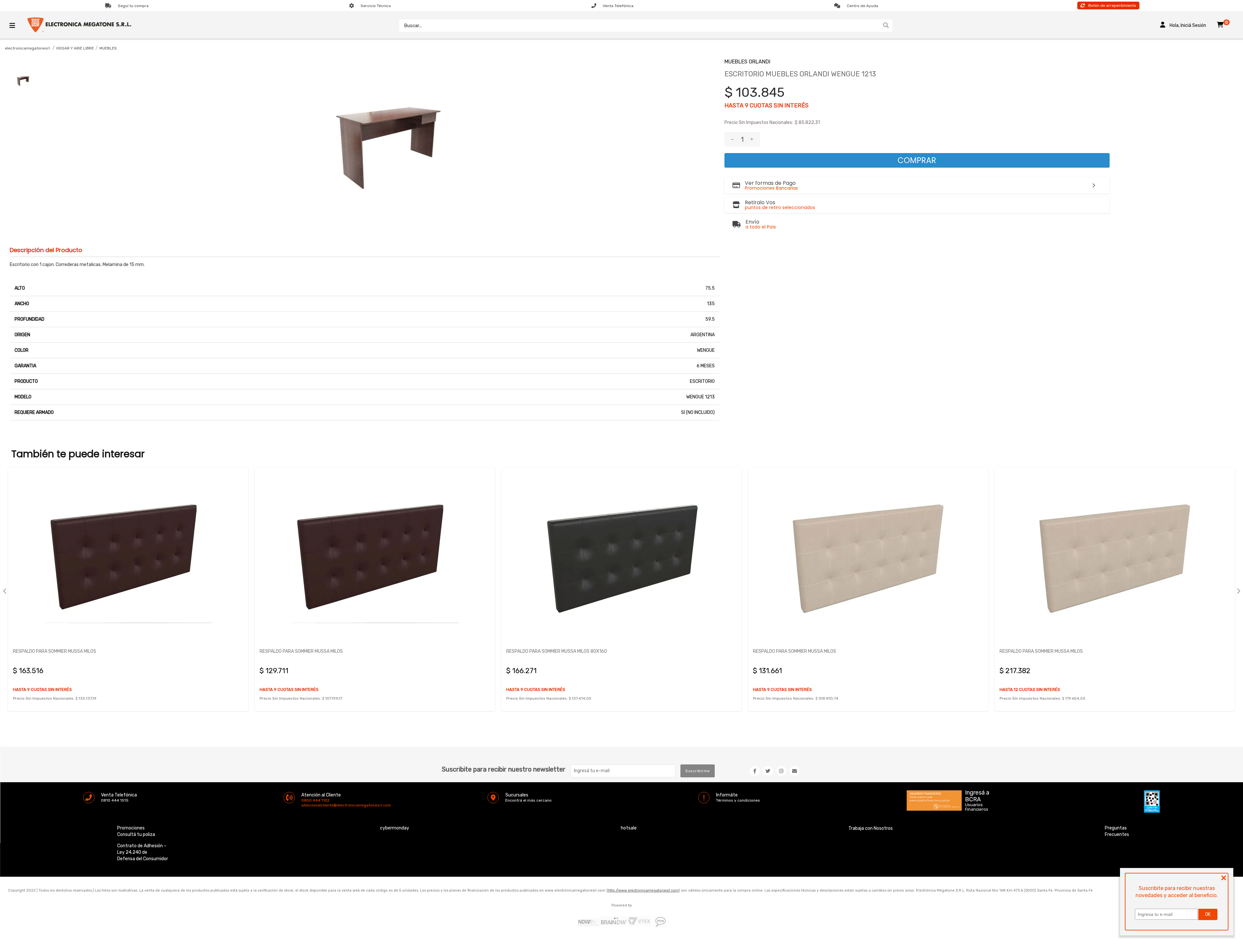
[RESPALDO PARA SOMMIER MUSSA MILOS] (128, 557)
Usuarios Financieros (976, 807)
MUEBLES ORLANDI (747, 62)
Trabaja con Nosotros (870, 828)
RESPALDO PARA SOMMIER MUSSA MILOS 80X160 (310, 651)
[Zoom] (23, 79)
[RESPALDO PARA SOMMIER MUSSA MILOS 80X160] (375, 557)
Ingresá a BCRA (977, 794)
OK (1208, 914)
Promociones (131, 828)
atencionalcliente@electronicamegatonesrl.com (306, 805)
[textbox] (639, 25)
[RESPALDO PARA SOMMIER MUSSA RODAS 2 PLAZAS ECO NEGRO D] (1115, 557)
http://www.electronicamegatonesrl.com (643, 890)
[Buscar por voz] (876, 25)
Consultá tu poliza (136, 834)
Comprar (917, 160)
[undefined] (385, 132)
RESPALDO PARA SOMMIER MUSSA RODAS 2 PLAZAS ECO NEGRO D (1068, 651)
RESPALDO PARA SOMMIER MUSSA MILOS (54, 651)
